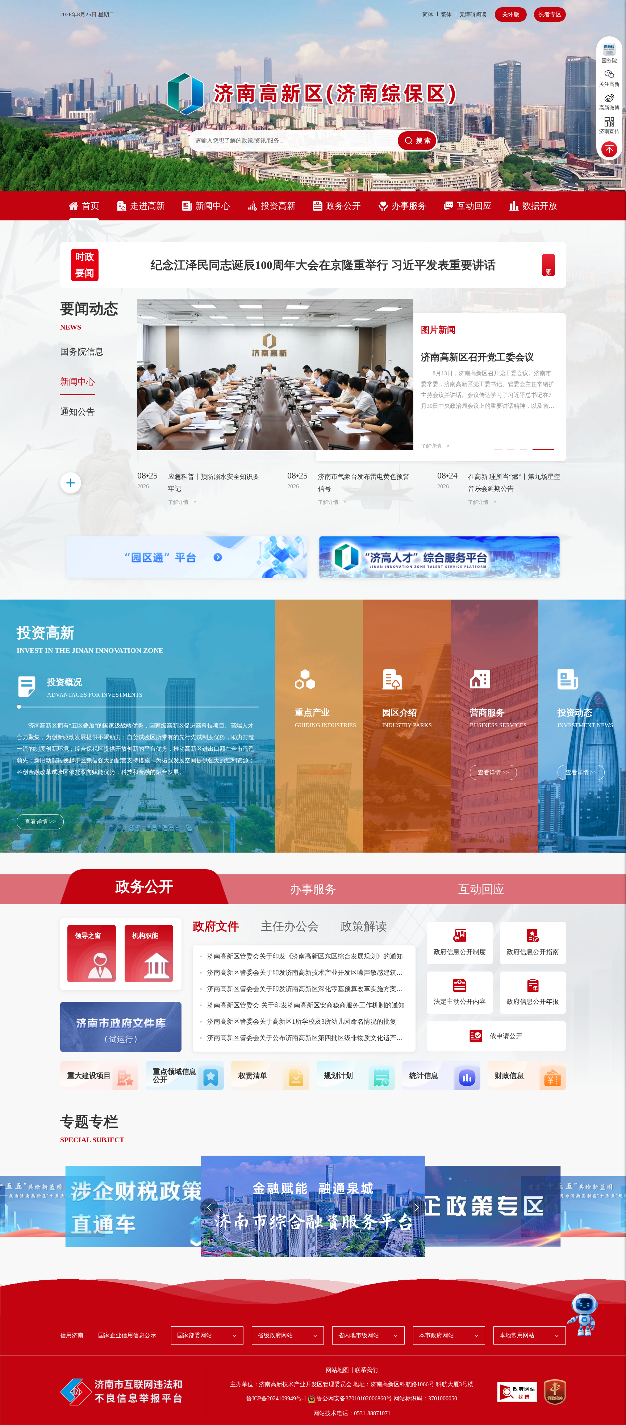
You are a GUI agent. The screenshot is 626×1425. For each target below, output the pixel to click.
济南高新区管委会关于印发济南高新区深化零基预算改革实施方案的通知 (311, 989)
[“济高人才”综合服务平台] (439, 557)
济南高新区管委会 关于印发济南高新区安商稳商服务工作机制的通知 (306, 1005)
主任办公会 (290, 926)
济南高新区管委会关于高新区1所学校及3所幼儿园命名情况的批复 (301, 1021)
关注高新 (609, 84)
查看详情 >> (40, 822)
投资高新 (278, 206)
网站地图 (338, 1370)
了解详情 (431, 446)
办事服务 (409, 206)
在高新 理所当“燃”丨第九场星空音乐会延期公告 (514, 482)
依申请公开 (506, 1036)
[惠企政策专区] (155, 1206)
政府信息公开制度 (460, 952)
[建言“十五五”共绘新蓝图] (313, 1206)
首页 (90, 206)
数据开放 (539, 206)
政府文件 (216, 926)
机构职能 (145, 935)
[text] (293, 140)
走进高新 (147, 206)
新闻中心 (212, 206)
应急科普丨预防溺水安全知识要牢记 (213, 482)
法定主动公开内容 (460, 1001)
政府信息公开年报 (533, 1001)
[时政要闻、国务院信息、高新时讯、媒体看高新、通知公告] (70, 482)
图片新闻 (438, 330)
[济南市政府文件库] (120, 1026)
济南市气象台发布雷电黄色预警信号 (363, 482)
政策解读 (364, 926)
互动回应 (474, 206)
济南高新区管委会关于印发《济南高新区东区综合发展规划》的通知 (305, 956)
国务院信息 (82, 351)
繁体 (446, 14)
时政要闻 (84, 265)
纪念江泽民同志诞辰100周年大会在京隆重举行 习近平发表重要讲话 (323, 265)
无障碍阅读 (473, 14)
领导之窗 (88, 935)
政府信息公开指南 (533, 952)
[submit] (417, 140)
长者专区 (550, 14)
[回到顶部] (609, 149)
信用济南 (71, 1335)
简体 (427, 14)
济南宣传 (609, 131)
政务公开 (343, 206)
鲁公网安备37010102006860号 (354, 1398)
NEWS (70, 327)
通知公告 (77, 412)
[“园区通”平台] (186, 557)
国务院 (609, 60)
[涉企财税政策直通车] (470, 1206)
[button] (209, 1207)
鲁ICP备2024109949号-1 (277, 1398)
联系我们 (366, 1370)
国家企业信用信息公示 (127, 1335)
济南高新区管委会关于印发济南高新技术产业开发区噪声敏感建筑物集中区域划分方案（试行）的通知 (354, 972)
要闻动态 (89, 309)
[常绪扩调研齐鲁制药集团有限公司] (275, 374)
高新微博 (609, 108)
